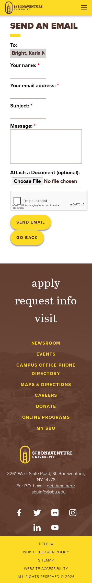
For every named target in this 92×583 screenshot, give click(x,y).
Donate (46, 406)
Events (46, 354)
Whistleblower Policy (46, 552)
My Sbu (46, 428)
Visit (46, 317)
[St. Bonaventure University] (23, 8)
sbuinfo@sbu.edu (49, 492)
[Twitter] (37, 514)
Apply (46, 282)
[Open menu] (84, 7)
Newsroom (46, 343)
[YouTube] (55, 529)
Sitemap (46, 560)
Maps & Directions (46, 384)
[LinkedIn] (37, 529)
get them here (61, 486)
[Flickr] (55, 514)
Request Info (46, 300)
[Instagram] (73, 514)
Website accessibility (46, 569)
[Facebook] (19, 514)
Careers (46, 395)
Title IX (46, 544)
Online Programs (46, 417)
